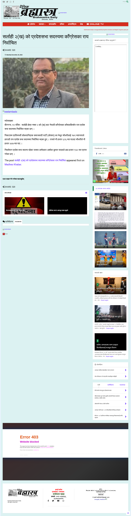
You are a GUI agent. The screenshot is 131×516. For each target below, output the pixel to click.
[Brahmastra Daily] (30, 19)
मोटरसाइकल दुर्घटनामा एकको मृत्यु (15, 210)
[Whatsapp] (10, 2)
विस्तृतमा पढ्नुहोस (104, 300)
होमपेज (32, 24)
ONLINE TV (96, 24)
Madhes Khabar (13, 164)
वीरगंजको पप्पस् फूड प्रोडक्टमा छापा (109, 207)
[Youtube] (4, 2)
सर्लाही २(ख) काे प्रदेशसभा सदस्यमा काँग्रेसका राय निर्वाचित (40, 160)
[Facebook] (13, 2)
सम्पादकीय (52, 24)
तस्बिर (62, 24)
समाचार (41, 24)
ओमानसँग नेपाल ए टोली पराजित (107, 245)
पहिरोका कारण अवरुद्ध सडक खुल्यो (58, 210)
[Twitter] (7, 2)
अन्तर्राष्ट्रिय (72, 24)
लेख (81, 24)
